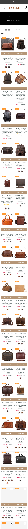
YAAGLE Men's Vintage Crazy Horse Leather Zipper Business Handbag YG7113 (20, 405)
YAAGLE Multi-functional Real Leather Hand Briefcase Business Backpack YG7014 (7, 510)
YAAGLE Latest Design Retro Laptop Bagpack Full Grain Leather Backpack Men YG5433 (20, 59)
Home (9, 20)
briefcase (5, 34)
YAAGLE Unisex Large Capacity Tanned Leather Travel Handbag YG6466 (7, 234)
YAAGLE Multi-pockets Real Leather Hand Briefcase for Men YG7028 (20, 439)
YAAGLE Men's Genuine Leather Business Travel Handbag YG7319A (20, 473)
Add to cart (20, 53)
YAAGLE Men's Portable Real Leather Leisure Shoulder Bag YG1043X (21, 234)
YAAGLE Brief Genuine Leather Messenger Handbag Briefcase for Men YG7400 (20, 510)
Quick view (11, 38)
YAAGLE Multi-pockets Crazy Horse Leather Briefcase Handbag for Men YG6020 (20, 336)
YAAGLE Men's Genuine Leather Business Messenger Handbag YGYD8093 (20, 268)
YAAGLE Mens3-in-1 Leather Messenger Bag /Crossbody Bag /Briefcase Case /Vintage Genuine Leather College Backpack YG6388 (7, 199)
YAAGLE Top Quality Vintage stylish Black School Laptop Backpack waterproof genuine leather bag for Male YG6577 (7, 132)
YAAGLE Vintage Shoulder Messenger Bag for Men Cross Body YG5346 (7, 59)
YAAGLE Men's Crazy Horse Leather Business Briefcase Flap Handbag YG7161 (7, 336)
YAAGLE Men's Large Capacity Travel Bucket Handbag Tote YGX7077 (7, 302)
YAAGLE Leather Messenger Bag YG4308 (7, 163)
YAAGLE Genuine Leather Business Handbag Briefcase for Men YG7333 (20, 370)
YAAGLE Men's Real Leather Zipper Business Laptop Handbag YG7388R (7, 370)
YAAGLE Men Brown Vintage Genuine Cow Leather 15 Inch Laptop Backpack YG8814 (7, 93)
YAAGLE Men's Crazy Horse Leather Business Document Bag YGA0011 (20, 302)
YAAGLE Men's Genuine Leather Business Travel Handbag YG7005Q (7, 404)
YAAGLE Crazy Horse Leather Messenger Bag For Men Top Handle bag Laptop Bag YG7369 (21, 130)
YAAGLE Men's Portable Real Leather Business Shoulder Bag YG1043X (7, 267)
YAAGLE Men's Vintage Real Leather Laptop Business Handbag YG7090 (20, 198)
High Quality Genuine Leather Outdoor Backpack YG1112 (20, 164)
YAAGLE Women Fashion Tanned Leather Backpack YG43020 (7, 473)
